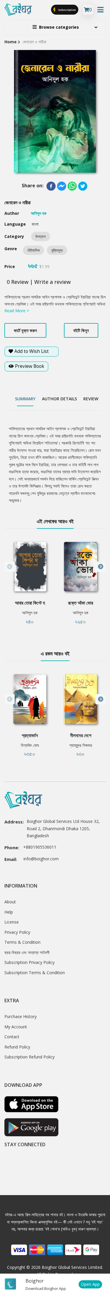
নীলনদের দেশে (80, 735)
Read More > (16, 310)
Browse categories (59, 27)
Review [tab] (90, 398)
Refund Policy (17, 1047)
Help (8, 912)
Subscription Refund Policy (29, 1057)
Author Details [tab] (59, 398)
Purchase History (20, 1016)
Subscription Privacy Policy (29, 962)
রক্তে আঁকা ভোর (80, 603)
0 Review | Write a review (39, 281)
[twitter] (82, 186)
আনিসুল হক (30, 612)
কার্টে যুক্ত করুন (25, 330)
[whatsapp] (72, 186)
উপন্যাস (40, 236)
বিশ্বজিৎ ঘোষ (30, 745)
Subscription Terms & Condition (34, 972)
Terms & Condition (22, 942)
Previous (9, 567)
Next (100, 567)
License (11, 922)
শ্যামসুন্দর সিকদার (80, 745)
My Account (15, 1026)
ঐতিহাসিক (33, 250)
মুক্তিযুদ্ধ (57, 250)
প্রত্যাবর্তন (30, 735)
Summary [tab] (25, 398)
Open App (90, 1284)
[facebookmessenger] (61, 186)
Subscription (66, 10)
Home (10, 41)
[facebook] (51, 186)
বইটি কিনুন (81, 330)
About (10, 902)
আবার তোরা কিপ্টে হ (30, 603)
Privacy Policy (17, 932)
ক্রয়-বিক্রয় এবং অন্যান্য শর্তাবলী (27, 952)
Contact (11, 1036)
